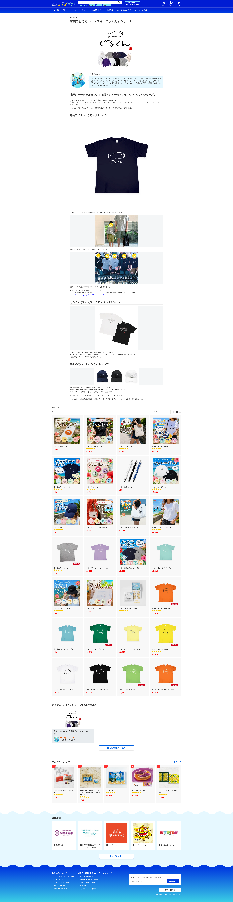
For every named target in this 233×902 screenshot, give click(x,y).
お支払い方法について (61, 882)
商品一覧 (55, 10)
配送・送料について (61, 885)
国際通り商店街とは (87, 876)
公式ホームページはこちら (89, 889)
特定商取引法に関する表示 (89, 879)
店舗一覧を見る (116, 856)
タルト (99, 5)
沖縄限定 (110, 10)
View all (178, 762)
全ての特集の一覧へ (116, 748)
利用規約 (83, 885)
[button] (90, 448)
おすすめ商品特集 (124, 10)
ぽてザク (92, 5)
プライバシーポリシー (87, 882)
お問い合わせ (170, 890)
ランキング (67, 10)
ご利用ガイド (58, 879)
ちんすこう (107, 5)
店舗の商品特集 (141, 10)
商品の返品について (61, 889)
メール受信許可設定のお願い (64, 876)
